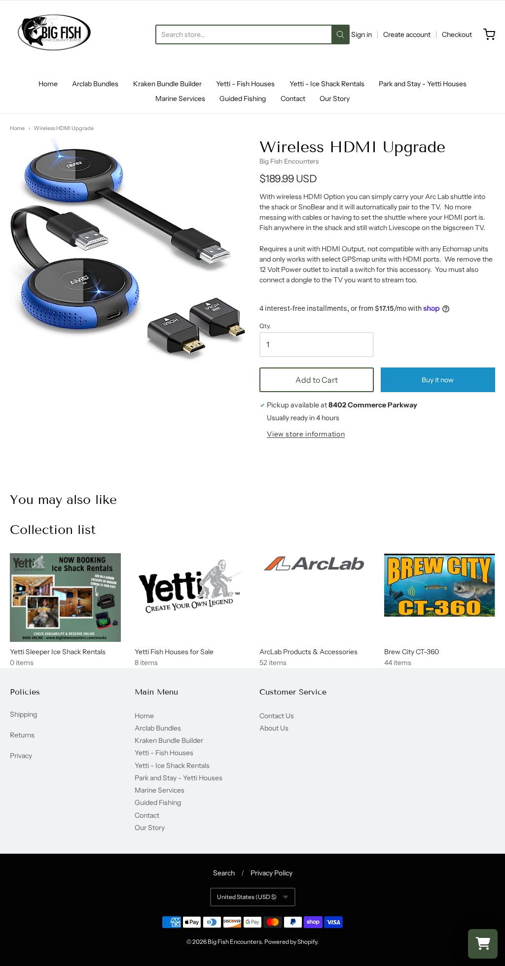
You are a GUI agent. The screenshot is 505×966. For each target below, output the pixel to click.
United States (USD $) (247, 896)
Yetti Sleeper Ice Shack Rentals (58, 651)
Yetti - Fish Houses (245, 83)
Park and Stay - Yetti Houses (423, 83)
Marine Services (180, 98)
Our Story (335, 98)
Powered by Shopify (290, 941)
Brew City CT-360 (411, 651)
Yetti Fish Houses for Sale (174, 651)
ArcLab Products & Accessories (308, 651)
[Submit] (340, 34)
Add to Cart (316, 380)
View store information (306, 434)
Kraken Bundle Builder (167, 83)
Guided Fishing (242, 98)
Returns (22, 735)
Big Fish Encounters (289, 161)
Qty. (265, 326)
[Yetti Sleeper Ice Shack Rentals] (65, 597)
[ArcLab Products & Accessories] (314, 564)
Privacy (21, 755)
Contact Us (276, 715)
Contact (293, 98)
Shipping (23, 714)
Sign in (361, 34)
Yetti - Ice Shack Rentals (326, 83)
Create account (407, 34)
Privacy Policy (271, 872)
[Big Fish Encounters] (54, 34)
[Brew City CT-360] (439, 585)
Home (48, 83)
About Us (274, 728)
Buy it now (438, 379)
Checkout (457, 34)
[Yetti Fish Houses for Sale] (190, 586)
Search (224, 872)
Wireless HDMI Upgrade (64, 128)
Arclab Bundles (95, 83)
